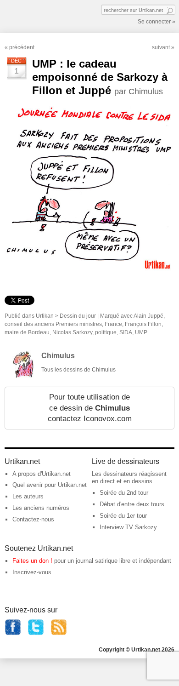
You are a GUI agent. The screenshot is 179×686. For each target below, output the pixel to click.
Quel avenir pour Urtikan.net (49, 484)
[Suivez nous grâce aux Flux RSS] (58, 633)
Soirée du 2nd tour (124, 492)
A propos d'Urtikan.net (41, 473)
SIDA (125, 332)
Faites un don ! (32, 560)
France (113, 324)
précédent (21, 47)
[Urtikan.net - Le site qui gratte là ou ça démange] (38, 16)
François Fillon (143, 324)
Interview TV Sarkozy (128, 527)
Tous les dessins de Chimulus (78, 369)
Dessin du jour (78, 316)
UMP (141, 332)
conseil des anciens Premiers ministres (53, 324)
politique (106, 332)
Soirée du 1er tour (123, 515)
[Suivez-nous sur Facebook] (13, 633)
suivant (161, 47)
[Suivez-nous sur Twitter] (36, 633)
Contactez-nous (33, 519)
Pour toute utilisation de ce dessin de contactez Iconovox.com (90, 408)
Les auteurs (28, 496)
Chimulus (58, 356)
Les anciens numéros (40, 507)
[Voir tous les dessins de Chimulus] (23, 375)
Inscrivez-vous (31, 572)
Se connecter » (156, 21)
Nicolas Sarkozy (72, 332)
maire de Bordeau (27, 332)
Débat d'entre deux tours (132, 504)
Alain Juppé (148, 316)
